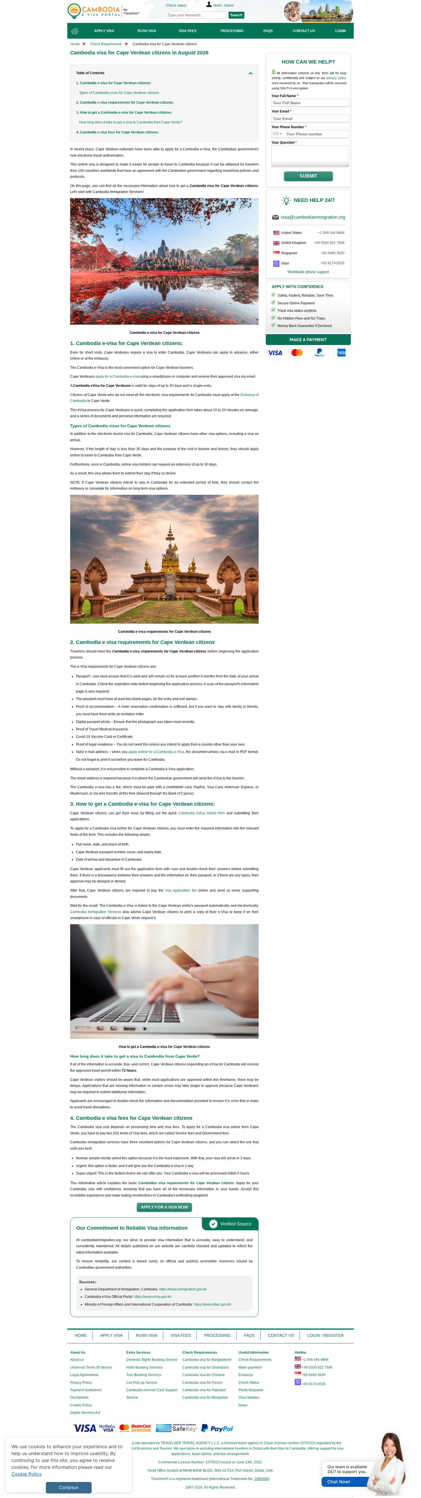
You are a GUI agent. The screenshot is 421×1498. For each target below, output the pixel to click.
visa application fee (181, 890)
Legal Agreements (84, 1375)
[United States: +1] (275, 134)
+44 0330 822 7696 (329, 243)
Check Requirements (255, 1360)
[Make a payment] (308, 347)
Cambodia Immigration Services (95, 912)
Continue (68, 1487)
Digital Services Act (85, 1413)
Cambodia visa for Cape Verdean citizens (165, 44)
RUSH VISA (146, 1335)
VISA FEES (181, 1335)
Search (236, 15)
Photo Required (251, 1390)
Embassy (246, 1375)
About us (77, 1360)
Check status (176, 5)
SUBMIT (308, 176)
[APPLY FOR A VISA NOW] (164, 1207)
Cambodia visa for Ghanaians (205, 1367)
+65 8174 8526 (333, 263)
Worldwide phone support (308, 272)
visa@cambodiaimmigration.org (313, 217)
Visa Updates (249, 1397)
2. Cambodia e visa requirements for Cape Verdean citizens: (125, 102)
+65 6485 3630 (333, 253)
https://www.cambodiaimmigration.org (113, 11)
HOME (81, 1335)
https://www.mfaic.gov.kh (212, 1304)
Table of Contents (90, 73)
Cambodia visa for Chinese (203, 1375)
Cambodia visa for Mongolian (205, 1397)
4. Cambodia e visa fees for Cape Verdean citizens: (117, 132)
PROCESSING (217, 1335)
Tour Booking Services (143, 1375)
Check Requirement (106, 44)
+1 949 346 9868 (331, 233)
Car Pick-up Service (141, 1383)
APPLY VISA (111, 1335)
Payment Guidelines (86, 1390)
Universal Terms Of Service (91, 1367)
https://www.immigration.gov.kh (183, 1289)
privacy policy (336, 78)
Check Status (249, 1383)
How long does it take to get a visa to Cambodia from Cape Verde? (130, 122)
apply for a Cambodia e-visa (117, 376)
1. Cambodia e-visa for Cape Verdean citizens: (113, 83)
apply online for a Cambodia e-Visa (156, 752)
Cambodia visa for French (202, 1383)
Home (75, 44)
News (243, 1405)
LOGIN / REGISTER (325, 1335)
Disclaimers (79, 1397)
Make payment (250, 1367)
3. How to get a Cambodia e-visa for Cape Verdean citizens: (124, 113)
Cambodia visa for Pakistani (204, 1390)
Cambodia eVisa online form (201, 813)
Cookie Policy (81, 1405)
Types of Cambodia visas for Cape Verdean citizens (119, 93)
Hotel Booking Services (144, 1367)
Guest (228, 5)
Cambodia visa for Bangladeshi (206, 1360)
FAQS (249, 1335)
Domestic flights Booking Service (151, 1360)
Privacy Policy (81, 1383)
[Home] (74, 31)
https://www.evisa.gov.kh (153, 1297)
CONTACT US (281, 1335)
